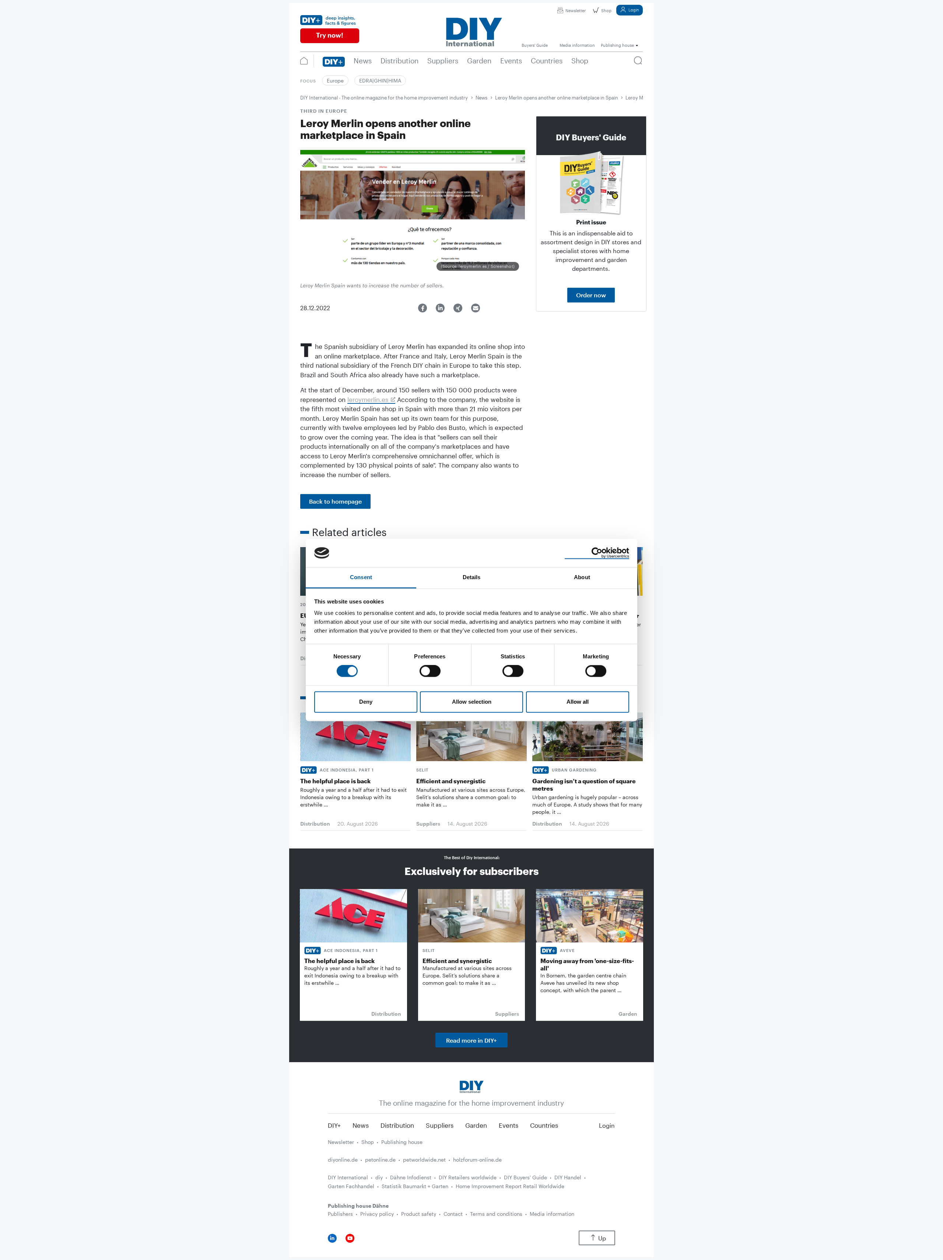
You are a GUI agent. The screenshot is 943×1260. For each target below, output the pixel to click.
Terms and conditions (496, 1214)
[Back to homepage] (472, 1085)
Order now (591, 294)
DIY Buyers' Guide (525, 1177)
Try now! (329, 35)
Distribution (397, 1125)
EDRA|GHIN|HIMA (380, 80)
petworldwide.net (424, 1159)
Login (633, 9)
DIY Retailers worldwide (468, 1177)
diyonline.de (343, 1159)
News (481, 98)
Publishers (340, 1214)
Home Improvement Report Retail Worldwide (510, 1186)
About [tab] (582, 577)
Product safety (418, 1214)
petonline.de (380, 1159)
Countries (544, 1125)
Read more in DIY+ (471, 1040)
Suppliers (439, 1125)
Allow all (578, 702)
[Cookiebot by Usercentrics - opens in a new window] (597, 553)
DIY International (348, 1177)
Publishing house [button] (617, 45)
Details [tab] (472, 577)
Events (508, 1125)
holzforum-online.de (477, 1159)
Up (602, 1238)
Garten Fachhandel (351, 1186)
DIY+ (334, 1125)
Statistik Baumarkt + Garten (415, 1186)
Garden (476, 1125)
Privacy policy (377, 1214)
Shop (606, 10)
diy (379, 1177)
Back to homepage (335, 501)
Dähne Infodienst (410, 1177)
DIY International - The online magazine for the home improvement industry (384, 98)
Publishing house (402, 1142)
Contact (453, 1214)
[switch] (430, 671)
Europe (335, 80)
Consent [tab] (361, 577)
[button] (422, 308)
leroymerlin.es (367, 399)
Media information (552, 1214)
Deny (365, 702)
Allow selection (471, 702)
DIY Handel (567, 1177)
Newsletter (575, 10)
